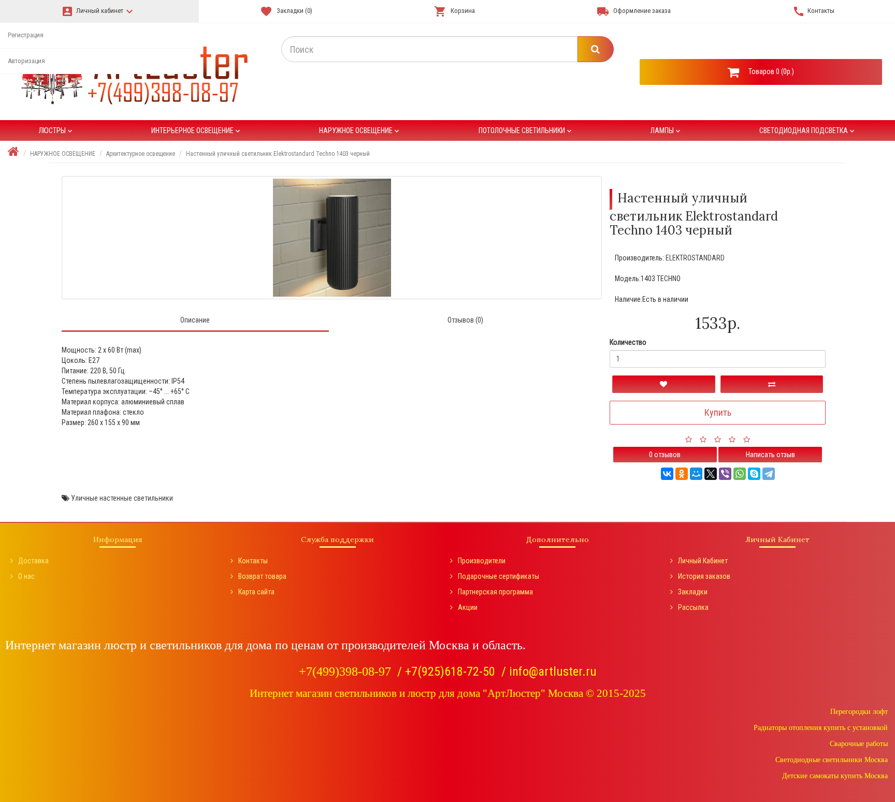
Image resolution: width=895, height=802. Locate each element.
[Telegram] (768, 474)
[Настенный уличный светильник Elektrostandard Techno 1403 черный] (332, 237)
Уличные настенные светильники (122, 498)
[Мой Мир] (696, 474)
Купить (717, 412)
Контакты (253, 561)
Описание (195, 320)
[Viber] (725, 474)
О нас (26, 576)
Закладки (693, 592)
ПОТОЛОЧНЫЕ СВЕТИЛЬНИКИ (526, 130)
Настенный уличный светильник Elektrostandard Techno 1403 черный (278, 153)
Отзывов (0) (465, 320)
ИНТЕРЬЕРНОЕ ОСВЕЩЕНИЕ (196, 130)
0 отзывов (665, 454)
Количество (628, 342)
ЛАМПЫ (666, 130)
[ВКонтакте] (667, 474)
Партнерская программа (495, 592)
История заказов (704, 576)
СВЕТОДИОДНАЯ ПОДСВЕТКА (807, 130)
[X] (710, 474)
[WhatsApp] (739, 474)
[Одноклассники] (681, 474)
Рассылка (693, 607)
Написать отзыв (770, 454)
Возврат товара (262, 576)
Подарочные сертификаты (498, 576)
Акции (468, 607)
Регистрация (26, 35)
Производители (482, 561)
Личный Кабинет (703, 561)
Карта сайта (256, 592)
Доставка (33, 561)
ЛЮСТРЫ (56, 130)
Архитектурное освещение (140, 153)
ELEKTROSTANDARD (695, 258)
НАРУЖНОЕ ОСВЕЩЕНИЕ (360, 130)
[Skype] (754, 474)
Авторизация (26, 61)
